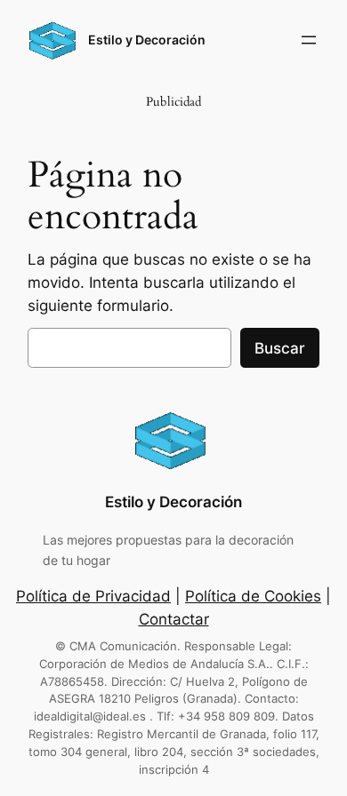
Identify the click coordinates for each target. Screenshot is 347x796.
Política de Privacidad (93, 596)
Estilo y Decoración (147, 39)
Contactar (174, 619)
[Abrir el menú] (308, 40)
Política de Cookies (253, 596)
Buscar (279, 348)
